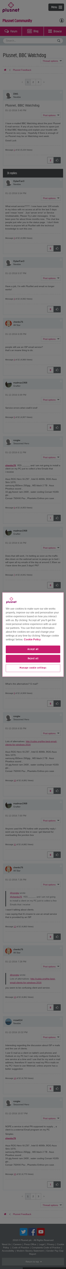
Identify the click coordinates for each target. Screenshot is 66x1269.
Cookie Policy (32, 639)
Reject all (33, 658)
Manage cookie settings (33, 668)
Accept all (33, 649)
